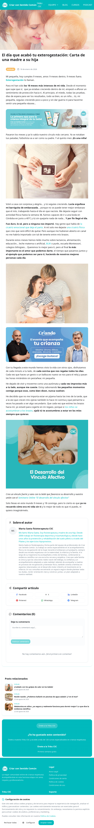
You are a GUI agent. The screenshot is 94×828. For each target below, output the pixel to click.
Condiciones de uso (57, 785)
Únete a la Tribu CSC (47, 725)
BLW (48, 243)
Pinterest (22, 600)
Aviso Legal (53, 771)
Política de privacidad (58, 775)
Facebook (22, 594)
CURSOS (75, 5)
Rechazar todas (10, 822)
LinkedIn (74, 594)
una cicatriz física (76, 227)
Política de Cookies (48, 816)
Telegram (74, 600)
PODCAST (87, 5)
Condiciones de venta (58, 778)
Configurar (30, 822)
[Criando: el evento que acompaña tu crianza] (47, 344)
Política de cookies (56, 782)
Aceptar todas (46, 822)
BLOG (65, 5)
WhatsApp (48, 600)
